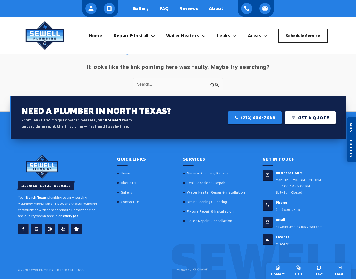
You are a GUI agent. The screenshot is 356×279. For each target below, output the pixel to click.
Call (298, 274)
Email (339, 274)
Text (319, 274)
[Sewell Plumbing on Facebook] (23, 229)
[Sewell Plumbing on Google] (36, 229)
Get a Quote (313, 118)
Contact (278, 274)
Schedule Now (351, 139)
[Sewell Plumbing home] (60, 167)
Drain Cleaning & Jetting (207, 202)
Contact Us (130, 202)
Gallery (126, 192)
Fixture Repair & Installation (210, 211)
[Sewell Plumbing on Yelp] (63, 229)
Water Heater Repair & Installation (216, 192)
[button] (152, 36)
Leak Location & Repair (206, 183)
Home (125, 173)
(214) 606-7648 (258, 118)
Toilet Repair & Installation (209, 221)
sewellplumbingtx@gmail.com (299, 227)
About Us (128, 183)
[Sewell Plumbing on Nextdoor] (76, 229)
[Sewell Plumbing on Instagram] (50, 229)
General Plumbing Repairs (208, 173)
